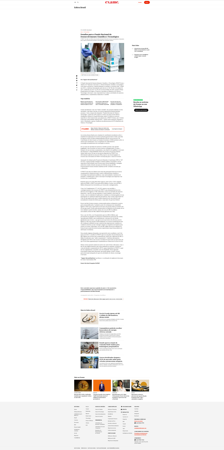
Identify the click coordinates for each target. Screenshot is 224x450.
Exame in (125, 414)
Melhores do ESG (111, 438)
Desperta (125, 419)
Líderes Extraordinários (113, 425)
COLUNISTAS (77, 437)
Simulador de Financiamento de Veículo (98, 432)
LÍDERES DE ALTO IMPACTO (78, 414)
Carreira (76, 420)
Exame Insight (77, 427)
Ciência (87, 422)
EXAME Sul (110, 414)
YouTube (136, 409)
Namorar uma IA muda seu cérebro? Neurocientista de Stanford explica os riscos (87, 103)
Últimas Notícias (78, 411)
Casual (87, 409)
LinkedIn (136, 411)
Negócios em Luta (112, 428)
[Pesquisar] (78, 2)
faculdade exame (127, 406)
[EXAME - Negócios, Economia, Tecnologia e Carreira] (112, 2)
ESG (75, 424)
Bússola (109, 416)
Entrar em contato (138, 421)
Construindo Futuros (112, 418)
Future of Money (89, 420)
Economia (76, 422)
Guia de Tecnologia (99, 411)
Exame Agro (88, 416)
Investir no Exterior (112, 423)
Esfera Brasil (80, 7)
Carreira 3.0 (125, 416)
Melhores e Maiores (112, 436)
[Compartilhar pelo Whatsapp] (76, 76)
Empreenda (125, 430)
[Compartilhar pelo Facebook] (76, 78)
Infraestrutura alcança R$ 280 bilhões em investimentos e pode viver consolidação (141, 50)
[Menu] (75, 2)
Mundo (87, 406)
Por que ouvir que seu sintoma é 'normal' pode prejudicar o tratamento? (116, 103)
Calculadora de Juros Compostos (100, 427)
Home (82, 32)
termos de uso (84, 448)
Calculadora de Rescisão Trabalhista (100, 423)
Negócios (76, 435)
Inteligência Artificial (76, 430)
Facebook (136, 416)
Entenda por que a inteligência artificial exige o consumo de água (141, 56)
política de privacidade (101, 448)
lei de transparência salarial (113, 448)
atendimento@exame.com (140, 428)
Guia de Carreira (99, 416)
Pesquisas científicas (100, 295)
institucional (77, 448)
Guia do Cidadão (99, 409)
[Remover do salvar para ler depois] (76, 90)
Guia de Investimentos (100, 414)
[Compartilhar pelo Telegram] (76, 83)
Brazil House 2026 (112, 411)
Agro (124, 428)
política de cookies (92, 448)
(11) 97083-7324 (140, 440)
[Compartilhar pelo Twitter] (76, 85)
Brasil (75, 417)
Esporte (87, 413)
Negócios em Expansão (113, 440)
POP (87, 425)
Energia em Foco (111, 421)
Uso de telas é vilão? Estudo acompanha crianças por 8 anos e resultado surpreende (102, 103)
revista (125, 409)
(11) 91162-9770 (140, 423)
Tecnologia (88, 418)
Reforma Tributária (112, 409)
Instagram (136, 413)
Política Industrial (112, 430)
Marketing (88, 411)
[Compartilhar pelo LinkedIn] (76, 80)
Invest (75, 433)
